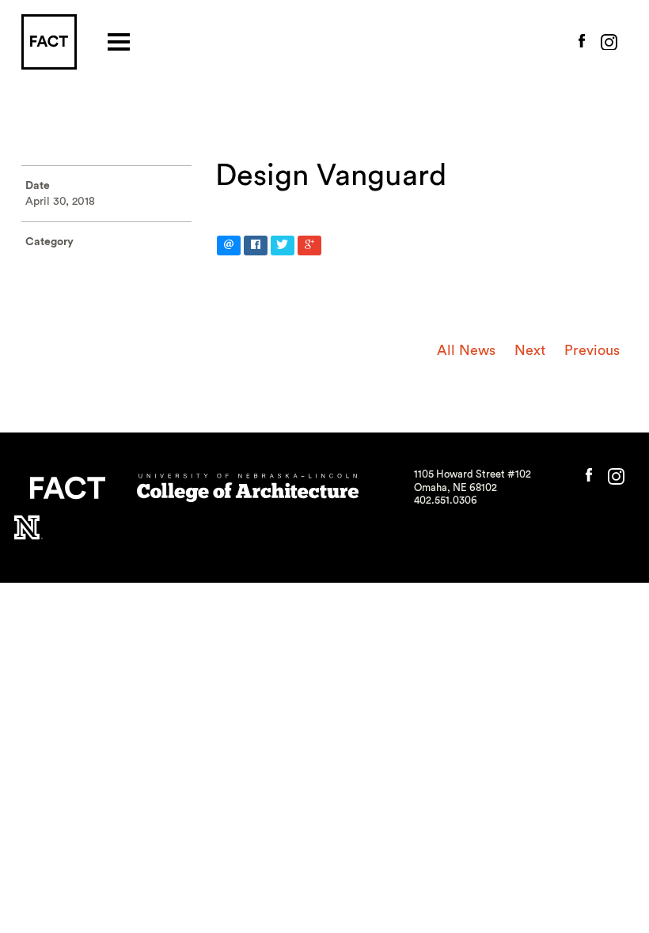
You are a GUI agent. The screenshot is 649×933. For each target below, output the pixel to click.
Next (529, 350)
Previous (592, 350)
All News (466, 350)
